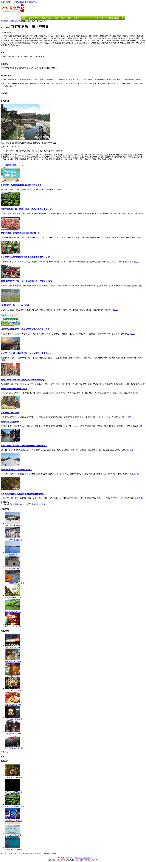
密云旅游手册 (26, 504)
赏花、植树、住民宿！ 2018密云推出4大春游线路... (24, 446)
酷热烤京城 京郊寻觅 (13, 612)
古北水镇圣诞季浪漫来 (13, 821)
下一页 (20, 165)
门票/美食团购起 (116, 18)
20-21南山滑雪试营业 (13, 835)
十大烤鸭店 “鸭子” (12, 676)
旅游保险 (33, 2)
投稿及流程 (37, 853)
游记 (63, 18)
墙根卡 (10, 2)
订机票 (21, 2)
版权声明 (20, 853)
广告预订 (54, 853)
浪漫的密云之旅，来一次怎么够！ (16, 305)
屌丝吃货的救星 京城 (13, 705)
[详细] (59, 189)
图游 (76, 18)
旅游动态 (14, 21)
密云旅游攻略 (16, 504)
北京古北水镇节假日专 (13, 792)
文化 (103, 18)
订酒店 (16, 2)
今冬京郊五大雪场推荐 (13, 525)
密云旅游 (35, 504)
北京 (9, 21)
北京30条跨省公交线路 (13, 569)
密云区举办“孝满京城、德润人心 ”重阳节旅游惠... (23, 379)
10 (15, 165)
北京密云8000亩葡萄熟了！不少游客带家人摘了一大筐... (26, 257)
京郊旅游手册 (6, 504)
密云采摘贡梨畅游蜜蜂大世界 (14, 389)
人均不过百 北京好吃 (13, 690)
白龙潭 (56, 83)
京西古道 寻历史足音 (13, 597)
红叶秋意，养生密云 (10, 412)
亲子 (50, 18)
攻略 (36, 18)
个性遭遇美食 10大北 (13, 662)
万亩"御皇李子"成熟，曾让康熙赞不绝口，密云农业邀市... (27, 281)
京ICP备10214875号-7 (83, 858)
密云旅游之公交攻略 (10, 421)
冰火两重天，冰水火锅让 (14, 748)
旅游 (6, 21)
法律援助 (28, 853)
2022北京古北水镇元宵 (13, 778)
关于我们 (12, 853)
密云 (19, 21)
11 (17, 165)
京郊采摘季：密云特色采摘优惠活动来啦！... (21, 233)
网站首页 (4, 853)
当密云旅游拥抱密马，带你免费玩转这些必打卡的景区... (26, 329)
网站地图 (46, 853)
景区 (69, 18)
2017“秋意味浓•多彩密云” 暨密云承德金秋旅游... (23, 494)
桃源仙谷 (63, 79)
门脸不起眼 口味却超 (13, 647)
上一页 (3, 165)
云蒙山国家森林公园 (133, 79)
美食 (96, 18)
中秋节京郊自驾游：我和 (14, 583)
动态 (30, 18)
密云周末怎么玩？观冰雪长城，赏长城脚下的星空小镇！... (27, 353)
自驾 (43, 18)
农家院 (27, 2)
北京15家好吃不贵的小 (13, 719)
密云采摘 (41, 504)
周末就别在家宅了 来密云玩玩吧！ (16, 470)
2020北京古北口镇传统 (13, 849)
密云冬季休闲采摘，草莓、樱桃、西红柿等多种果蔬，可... (27, 209)
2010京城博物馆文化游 (13, 540)
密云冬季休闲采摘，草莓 (14, 806)
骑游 (56, 18)
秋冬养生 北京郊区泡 (13, 626)
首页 (23, 18)
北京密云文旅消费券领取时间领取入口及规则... (22, 185)
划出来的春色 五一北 (13, 554)
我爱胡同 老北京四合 (13, 734)
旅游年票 (4, 2)
